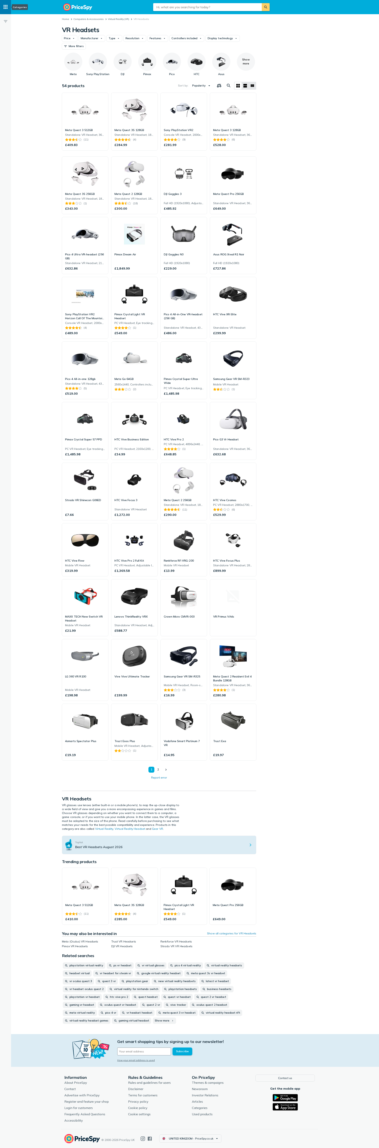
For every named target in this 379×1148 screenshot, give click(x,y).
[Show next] (166, 770)
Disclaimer (135, 1089)
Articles (197, 1101)
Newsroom (200, 1089)
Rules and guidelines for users (149, 1083)
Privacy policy (138, 1101)
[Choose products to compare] (219, 86)
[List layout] (245, 85)
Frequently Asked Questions (84, 1114)
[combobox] (207, 7)
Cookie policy (137, 1108)
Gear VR (157, 829)
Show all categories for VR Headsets (231, 933)
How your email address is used (136, 1060)
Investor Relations (205, 1095)
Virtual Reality (104, 829)
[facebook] (149, 1138)
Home (65, 19)
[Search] (266, 7)
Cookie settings (139, 1114)
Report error (159, 777)
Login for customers (78, 1108)
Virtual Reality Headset (130, 829)
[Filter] (5, 21)
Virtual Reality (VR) (118, 19)
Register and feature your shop (86, 1101)
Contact (70, 1089)
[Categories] (5, 7)
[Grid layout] (238, 85)
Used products (202, 1114)
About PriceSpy (75, 1083)
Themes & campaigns (208, 1083)
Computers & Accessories (88, 19)
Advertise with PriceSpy (82, 1095)
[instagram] (142, 1138)
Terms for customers (143, 1095)
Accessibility (73, 1120)
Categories (199, 1108)
